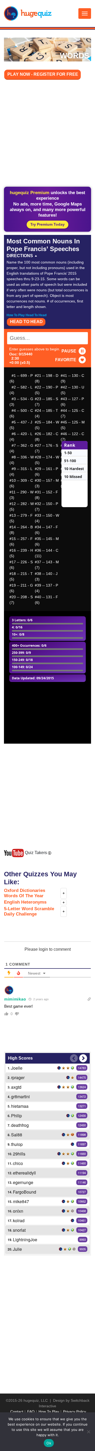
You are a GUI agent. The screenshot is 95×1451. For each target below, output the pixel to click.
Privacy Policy (74, 1411)
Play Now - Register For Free (42, 74)
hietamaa (19, 1106)
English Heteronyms (25, 902)
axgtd (16, 1087)
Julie (17, 1249)
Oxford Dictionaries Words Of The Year (24, 893)
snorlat (19, 1230)
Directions (20, 255)
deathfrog (20, 1125)
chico (18, 1163)
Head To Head (26, 321)
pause (68, 351)
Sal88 (16, 1135)
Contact (16, 1411)
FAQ (31, 1411)
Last (74, 1058)
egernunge (23, 1182)
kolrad (19, 1220)
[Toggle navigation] (84, 13)
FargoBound (24, 1192)
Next (83, 1058)
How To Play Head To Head (26, 315)
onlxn (18, 1211)
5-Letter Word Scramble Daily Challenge (29, 911)
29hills (19, 1154)
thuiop (17, 1144)
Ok (48, 1443)
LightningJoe (25, 1239)
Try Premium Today (47, 224)
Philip (16, 1116)
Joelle (16, 1068)
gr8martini (20, 1096)
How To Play (49, 1411)
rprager (18, 1077)
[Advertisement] (47, 134)
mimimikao (15, 999)
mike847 (21, 1201)
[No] (88, 1431)
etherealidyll (24, 1173)
